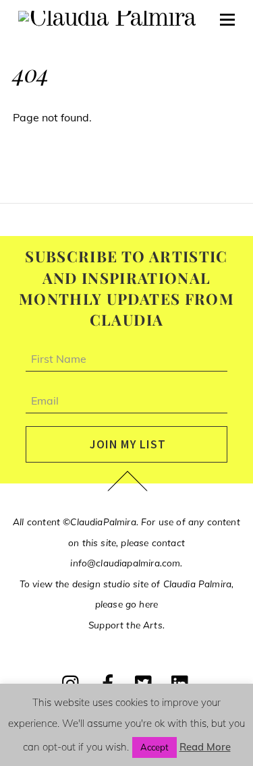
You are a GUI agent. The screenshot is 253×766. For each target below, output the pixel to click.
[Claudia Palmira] (107, 18)
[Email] (126, 407)
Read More (205, 746)
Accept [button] (154, 747)
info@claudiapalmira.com (125, 562)
